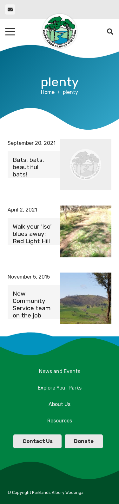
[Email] (10, 9)
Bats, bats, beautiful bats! (28, 167)
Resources (59, 421)
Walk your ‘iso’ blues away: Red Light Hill (32, 234)
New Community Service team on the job (32, 304)
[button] (10, 32)
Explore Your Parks (60, 388)
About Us (59, 404)
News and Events (59, 371)
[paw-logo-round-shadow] (59, 32)
